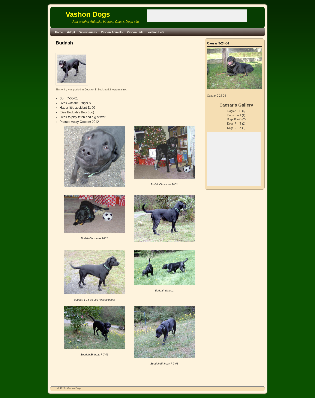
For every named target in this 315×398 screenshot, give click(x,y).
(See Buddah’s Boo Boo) (77, 112)
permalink (120, 89)
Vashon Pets (156, 32)
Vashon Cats (135, 32)
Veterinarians (88, 32)
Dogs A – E (234, 111)
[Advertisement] (197, 15)
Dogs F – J (234, 115)
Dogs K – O (234, 119)
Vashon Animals (112, 32)
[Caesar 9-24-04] (234, 68)
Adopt (71, 32)
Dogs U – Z (234, 128)
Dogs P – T (234, 123)
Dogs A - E (90, 89)
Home (59, 32)
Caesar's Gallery (236, 105)
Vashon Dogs (88, 14)
